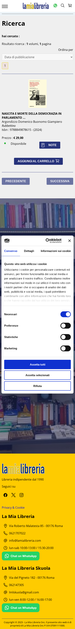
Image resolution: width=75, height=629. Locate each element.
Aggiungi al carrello (38, 161)
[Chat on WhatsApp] (21, 556)
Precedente (15, 181)
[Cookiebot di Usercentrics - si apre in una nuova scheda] (46, 240)
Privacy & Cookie (13, 508)
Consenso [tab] (10, 250)
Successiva (60, 181)
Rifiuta (37, 385)
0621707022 (17, 533)
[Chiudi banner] (69, 240)
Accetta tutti (37, 364)
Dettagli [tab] (29, 250)
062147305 (16, 585)
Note (52, 145)
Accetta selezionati (37, 375)
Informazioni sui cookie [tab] (56, 250)
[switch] (65, 325)
